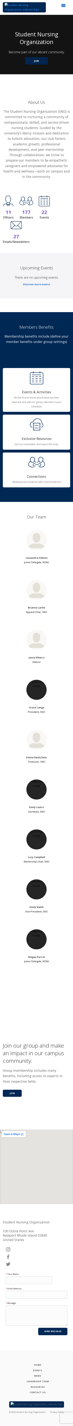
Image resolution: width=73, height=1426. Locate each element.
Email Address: (14, 1288)
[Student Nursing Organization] (24, 7)
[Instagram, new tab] (8, 1250)
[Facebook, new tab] (8, 1257)
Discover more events (36, 284)
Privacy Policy (57, 1412)
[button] (64, 6)
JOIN (36, 61)
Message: (11, 1303)
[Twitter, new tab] (8, 1264)
